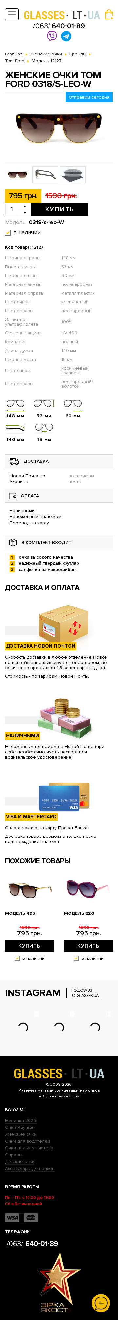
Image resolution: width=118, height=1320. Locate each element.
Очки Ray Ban (20, 1127)
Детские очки (20, 1161)
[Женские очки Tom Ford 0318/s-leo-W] (59, 127)
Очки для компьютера (29, 1148)
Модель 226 (79, 913)
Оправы (13, 1155)
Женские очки (21, 1134)
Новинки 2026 (20, 1120)
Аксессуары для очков (30, 1168)
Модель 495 (20, 913)
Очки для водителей (27, 1141)
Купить (59, 209)
